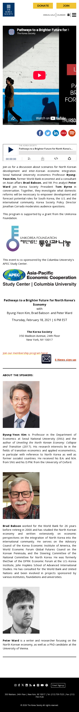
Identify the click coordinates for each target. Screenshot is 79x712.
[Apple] (34, 685)
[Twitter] (22, 685)
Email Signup (58, 685)
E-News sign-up (65, 359)
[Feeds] (30, 685)
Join (66, 5)
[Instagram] (15, 685)
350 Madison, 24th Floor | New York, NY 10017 (25, 694)
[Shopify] (46, 685)
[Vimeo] (38, 685)
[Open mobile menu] (74, 15)
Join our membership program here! (25, 353)
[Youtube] (42, 685)
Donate (43, 5)
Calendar (61, 15)
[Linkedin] (27, 685)
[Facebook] (19, 685)
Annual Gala (49, 15)
